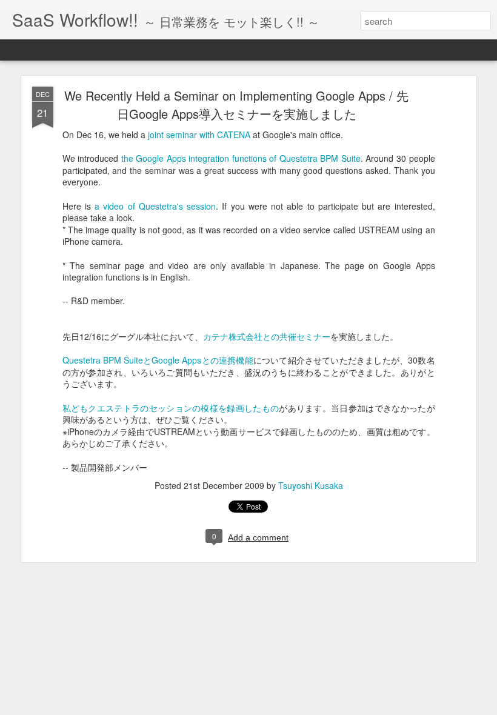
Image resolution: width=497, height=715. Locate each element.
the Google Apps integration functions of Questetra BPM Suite (241, 158)
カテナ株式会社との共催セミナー (266, 336)
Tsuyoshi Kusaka (310, 485)
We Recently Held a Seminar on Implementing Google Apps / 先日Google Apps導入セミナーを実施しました (236, 104)
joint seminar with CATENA (199, 134)
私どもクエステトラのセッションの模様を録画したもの (170, 408)
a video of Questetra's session (155, 206)
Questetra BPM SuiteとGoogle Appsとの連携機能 (157, 360)
